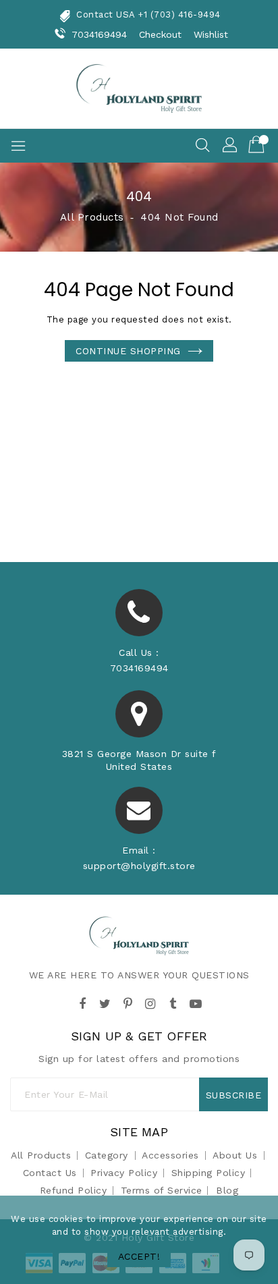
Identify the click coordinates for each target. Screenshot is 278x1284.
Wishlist (211, 34)
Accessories (170, 1155)
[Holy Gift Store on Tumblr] (172, 1001)
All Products (92, 217)
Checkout (160, 34)
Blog (227, 1190)
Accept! (139, 1256)
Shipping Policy (208, 1172)
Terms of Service (161, 1190)
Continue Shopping (128, 350)
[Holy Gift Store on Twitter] (105, 1001)
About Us (235, 1155)
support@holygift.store (139, 865)
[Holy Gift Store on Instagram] (150, 1001)
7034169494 (100, 34)
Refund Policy (73, 1190)
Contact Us (50, 1172)
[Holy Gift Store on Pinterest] (127, 1001)
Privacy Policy (123, 1172)
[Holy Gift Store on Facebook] (82, 1001)
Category (106, 1155)
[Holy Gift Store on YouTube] (195, 1001)
